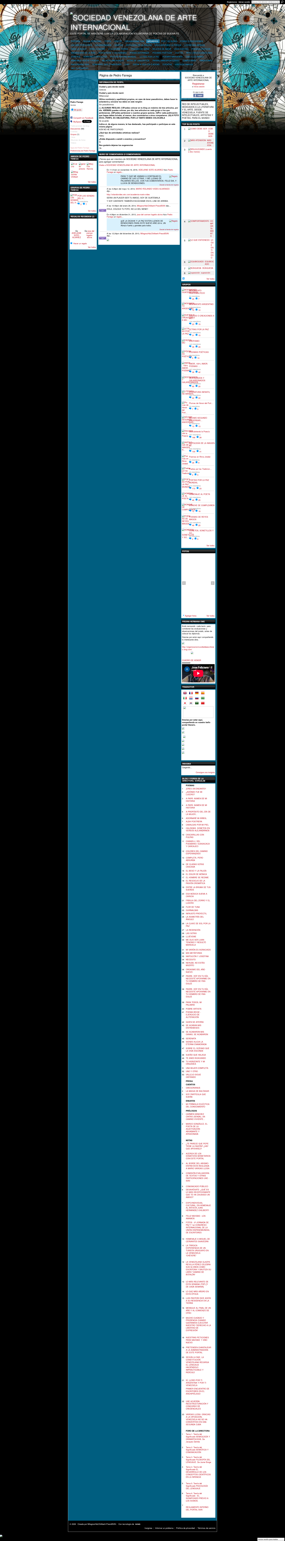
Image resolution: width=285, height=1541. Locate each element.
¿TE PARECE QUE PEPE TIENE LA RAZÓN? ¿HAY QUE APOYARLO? (197, 1146)
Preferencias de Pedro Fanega (82, 150)
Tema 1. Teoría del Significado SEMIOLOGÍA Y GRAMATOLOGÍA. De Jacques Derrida (198, 1438)
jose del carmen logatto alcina (90, 234)
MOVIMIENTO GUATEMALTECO (197, 291)
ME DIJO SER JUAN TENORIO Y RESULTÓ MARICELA (196, 942)
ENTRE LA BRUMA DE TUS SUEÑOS (198, 888)
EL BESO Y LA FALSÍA (196, 870)
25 (193, 298)
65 (193, 386)
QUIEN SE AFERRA (195, 1022)
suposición (205, 272)
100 (194, 451)
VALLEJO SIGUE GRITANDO (193, 1075)
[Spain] (203, 692)
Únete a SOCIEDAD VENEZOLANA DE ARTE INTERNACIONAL (127, 165)
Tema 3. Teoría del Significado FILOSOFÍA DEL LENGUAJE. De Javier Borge (198, 1460)
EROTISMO (194, 340)
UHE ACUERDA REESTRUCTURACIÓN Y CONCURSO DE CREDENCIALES (197, 1405)
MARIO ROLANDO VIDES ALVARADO (153, 188)
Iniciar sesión (244, 2)
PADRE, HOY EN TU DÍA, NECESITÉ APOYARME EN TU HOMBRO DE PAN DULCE (198, 980)
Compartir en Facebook (83, 117)
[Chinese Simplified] (203, 702)
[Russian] (197, 697)
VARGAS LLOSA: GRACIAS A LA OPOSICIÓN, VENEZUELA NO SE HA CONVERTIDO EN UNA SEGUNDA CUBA (198, 1419)
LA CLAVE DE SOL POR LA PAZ (198, 924)
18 (199, 511)
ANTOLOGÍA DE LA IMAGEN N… (202, 444)
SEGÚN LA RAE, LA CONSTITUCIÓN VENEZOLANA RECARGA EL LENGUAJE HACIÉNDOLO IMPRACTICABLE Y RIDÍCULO (197, 1365)
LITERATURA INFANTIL (199, 392)
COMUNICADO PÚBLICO (197, 1186)
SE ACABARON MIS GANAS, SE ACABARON (197, 1033)
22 (199, 397)
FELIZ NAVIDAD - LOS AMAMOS (196, 1217)
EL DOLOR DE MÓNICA (196, 874)
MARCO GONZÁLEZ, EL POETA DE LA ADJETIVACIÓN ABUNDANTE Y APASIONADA (197, 1128)
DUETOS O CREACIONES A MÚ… (201, 317)
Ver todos (92, 181)
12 (193, 511)
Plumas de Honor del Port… (201, 403)
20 (199, 386)
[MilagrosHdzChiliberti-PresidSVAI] (74, 174)
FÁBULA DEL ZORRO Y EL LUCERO (198, 901)
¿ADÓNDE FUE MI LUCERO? (194, 793)
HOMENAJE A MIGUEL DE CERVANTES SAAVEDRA (198, 1240)
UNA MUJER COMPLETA (197, 1068)
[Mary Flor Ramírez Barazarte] (90, 166)
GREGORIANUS (193, 1087)
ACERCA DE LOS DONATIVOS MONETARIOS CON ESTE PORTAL (198, 1156)
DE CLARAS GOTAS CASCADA (195, 865)
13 (193, 426)
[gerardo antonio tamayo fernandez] (82, 166)
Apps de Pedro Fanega (79, 147)
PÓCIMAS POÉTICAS (199, 352)
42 (199, 372)
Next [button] (212, 583)
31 (193, 335)
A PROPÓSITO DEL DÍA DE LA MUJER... (198, 813)
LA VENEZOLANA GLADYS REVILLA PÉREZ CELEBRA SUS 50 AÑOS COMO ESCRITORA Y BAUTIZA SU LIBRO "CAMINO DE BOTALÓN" (198, 1268)
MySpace (77, 121)
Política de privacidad (185, 1528)
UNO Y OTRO (192, 1071)
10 (199, 310)
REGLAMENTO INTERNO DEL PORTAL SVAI (197, 1508)
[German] (197, 692)
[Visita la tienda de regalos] (173, 175)
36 (193, 346)
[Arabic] (197, 702)
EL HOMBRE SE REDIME (197, 877)
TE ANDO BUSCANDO (196, 1058)
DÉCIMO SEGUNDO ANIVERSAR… (198, 419)
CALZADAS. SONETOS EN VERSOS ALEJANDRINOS (198, 829)
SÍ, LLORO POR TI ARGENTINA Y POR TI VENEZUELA (196, 1383)
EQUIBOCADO (209, 262)
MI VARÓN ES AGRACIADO (198, 949)
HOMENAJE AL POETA (199, 494)
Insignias (148, 1528)
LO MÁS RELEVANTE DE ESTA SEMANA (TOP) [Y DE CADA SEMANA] (197, 1284)
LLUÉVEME (191, 936)
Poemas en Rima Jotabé (199, 456)
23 (193, 324)
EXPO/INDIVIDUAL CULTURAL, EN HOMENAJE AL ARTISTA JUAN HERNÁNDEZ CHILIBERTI (198, 1206)
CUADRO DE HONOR (191, 660)
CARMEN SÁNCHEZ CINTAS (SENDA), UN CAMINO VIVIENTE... (195, 1116)
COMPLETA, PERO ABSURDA (194, 859)
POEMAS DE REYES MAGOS (198, 518)
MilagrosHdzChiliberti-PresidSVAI (151, 205)
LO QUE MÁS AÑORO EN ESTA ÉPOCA (197, 1292)
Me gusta (77, 109)
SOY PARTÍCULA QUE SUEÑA (196, 1095)
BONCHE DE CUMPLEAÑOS (202, 505)
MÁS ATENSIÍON (210, 143)
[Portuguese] (203, 697)
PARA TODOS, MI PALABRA (194, 1003)
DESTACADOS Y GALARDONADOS (197, 379)
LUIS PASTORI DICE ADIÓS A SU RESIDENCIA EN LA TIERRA (198, 1301)
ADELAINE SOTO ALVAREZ (76, 235)
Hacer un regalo (80, 243)
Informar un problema (164, 1528)
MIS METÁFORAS (194, 953)
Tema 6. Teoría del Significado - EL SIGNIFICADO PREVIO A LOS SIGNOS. (197, 1497)
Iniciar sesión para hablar (268, 1539)
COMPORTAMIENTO (212, 228)
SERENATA (191, 1038)
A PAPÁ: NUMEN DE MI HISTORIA (196, 799)
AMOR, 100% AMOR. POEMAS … (198, 365)
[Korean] (191, 702)
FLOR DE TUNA (193, 907)
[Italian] (185, 697)
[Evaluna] (74, 166)
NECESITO (191, 959)
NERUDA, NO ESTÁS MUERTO (195, 964)
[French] (191, 692)
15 (199, 324)
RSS (183, 278)
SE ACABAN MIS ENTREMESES (193, 1026)
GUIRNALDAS (192, 910)
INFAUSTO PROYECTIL (196, 913)
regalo (119, 172)
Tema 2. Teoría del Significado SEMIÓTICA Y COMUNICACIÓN (197, 1450)
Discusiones (75, 128)
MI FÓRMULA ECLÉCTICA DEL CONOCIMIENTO (197, 1105)
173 (194, 488)
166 (194, 437)
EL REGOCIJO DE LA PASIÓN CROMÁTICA (195, 882)
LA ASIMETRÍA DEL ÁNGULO (195, 918)
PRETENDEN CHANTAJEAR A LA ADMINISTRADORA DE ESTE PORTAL (198, 1350)
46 (193, 500)
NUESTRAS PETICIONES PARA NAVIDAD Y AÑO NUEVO (197, 1340)
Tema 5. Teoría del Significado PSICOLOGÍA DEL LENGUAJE (197, 1486)
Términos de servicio (206, 1528)
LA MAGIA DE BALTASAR (197, 1091)
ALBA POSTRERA (194, 821)
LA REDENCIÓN (193, 930)
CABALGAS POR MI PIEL (197, 824)
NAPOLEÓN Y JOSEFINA (197, 956)
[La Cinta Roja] (89, 224)
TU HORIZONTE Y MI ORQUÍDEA (195, 1062)
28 (199, 346)
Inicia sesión (199, 86)
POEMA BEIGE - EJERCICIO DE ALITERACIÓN (193, 1014)
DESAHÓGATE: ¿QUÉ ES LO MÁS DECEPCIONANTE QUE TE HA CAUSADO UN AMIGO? (198, 1193)
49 (193, 525)
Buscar (282, 2)
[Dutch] (191, 697)
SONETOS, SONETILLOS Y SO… (201, 531)
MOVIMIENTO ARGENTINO (201, 304)
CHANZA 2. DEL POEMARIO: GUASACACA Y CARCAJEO (198, 844)
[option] (198, 583)
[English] (185, 692)
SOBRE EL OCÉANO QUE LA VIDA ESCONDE (197, 1049)
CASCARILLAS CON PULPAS (195, 836)
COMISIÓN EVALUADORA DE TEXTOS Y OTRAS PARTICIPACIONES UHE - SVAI (197, 1177)
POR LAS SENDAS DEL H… (85, 197)
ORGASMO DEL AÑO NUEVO (195, 970)
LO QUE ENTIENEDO (212, 249)
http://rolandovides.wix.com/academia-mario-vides (128, 194)
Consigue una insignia (205, 772)
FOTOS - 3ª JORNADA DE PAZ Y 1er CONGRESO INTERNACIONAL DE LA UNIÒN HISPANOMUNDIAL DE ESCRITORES (198, 1227)
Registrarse (232, 2)
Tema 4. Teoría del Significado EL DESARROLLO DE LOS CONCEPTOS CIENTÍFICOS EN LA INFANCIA (198, 1471)
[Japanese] (185, 702)
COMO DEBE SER (211, 132)
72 (193, 310)
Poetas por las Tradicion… (200, 468)
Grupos (73, 134)
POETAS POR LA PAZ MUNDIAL (199, 481)
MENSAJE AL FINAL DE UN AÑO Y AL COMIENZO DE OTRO (198, 1310)
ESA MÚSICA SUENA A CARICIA (196, 895)
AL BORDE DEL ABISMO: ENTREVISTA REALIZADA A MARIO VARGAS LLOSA (197, 1166)
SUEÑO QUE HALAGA (196, 1054)
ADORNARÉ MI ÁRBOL (196, 818)
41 (200, 451)
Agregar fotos (191, 615)
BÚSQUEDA (207, 268)
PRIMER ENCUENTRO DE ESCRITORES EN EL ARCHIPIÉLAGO (197, 1391)
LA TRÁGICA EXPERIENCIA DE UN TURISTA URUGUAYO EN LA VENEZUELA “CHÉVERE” (197, 1250)
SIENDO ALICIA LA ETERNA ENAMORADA (196, 1043)
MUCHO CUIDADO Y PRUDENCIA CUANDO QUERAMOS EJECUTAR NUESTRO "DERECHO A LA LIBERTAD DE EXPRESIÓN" (198, 1324)
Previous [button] (184, 583)
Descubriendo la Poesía (199, 431)
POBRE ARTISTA (193, 1008)
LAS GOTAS (191, 933)
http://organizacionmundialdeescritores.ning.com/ (198, 648)
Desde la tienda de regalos (169, 184)
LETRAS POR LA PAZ (199, 329)
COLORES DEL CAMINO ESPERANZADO (197, 852)
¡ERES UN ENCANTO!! (196, 788)
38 (193, 372)
